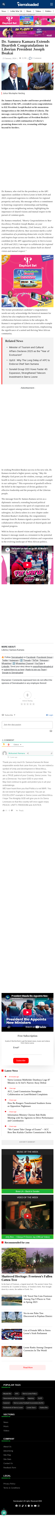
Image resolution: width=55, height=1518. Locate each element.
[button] (51, 4)
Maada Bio (7, 1394)
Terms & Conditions (11, 1488)
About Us (7, 1447)
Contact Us (8, 1463)
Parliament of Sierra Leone (13, 1408)
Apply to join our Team (36, 670)
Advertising (8, 1451)
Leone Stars (31, 1408)
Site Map (7, 1455)
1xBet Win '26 (16, 11)
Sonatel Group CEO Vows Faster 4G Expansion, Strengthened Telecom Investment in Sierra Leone (28, 373)
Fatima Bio (44, 1408)
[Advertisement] (27, 160)
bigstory (31, 1398)
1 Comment (36, 58)
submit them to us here (14, 670)
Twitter (5, 660)
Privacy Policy (9, 1484)
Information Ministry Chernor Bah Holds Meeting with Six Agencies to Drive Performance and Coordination (30, 1118)
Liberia (5, 650)
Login (50, 715)
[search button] (4, 4)
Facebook (30, 657)
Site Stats (7, 1459)
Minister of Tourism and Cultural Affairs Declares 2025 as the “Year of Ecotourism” (29, 351)
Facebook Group (44, 657)
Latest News (11, 1070)
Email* (16, 1047)
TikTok (35, 660)
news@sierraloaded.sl (43, 666)
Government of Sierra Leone (13, 1398)
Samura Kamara (16, 650)
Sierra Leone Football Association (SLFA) (28, 1403)
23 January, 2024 (9, 58)
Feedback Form (9, 1468)
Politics (48, 11)
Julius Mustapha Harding (14, 93)
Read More (28, 1367)
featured (6, 1403)
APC (16, 1394)
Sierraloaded (17, 657)
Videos (38, 11)
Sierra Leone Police (30, 1394)
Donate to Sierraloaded (12, 673)
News (4, 11)
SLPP (40, 1398)
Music (28, 11)
